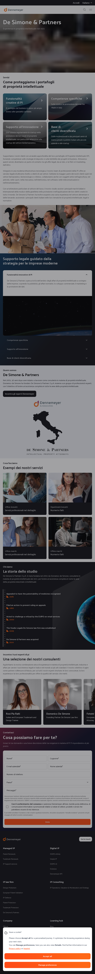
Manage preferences (47, 965)
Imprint (27, 948)
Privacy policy (15, 948)
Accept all (47, 956)
